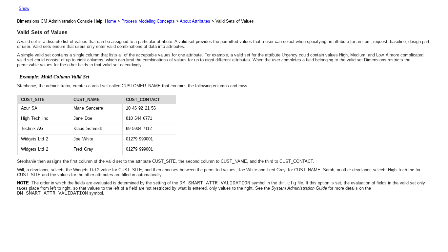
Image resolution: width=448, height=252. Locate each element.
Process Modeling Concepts (148, 21)
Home (110, 21)
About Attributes (195, 21)
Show (24, 8)
